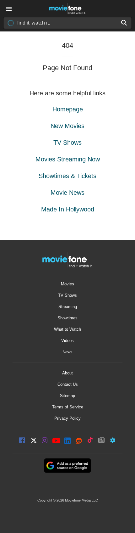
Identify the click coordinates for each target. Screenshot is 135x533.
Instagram (45, 441)
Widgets (113, 441)
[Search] (124, 23)
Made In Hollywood (67, 209)
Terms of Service (67, 407)
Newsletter (101, 441)
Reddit (79, 441)
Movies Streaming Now (67, 159)
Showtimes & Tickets (67, 175)
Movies (67, 284)
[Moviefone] (67, 8)
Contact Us (67, 384)
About (67, 373)
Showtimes (67, 318)
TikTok (90, 441)
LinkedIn (67, 441)
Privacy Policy (67, 418)
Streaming (67, 306)
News (67, 352)
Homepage (67, 109)
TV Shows (67, 142)
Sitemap (67, 395)
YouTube (56, 441)
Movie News (67, 192)
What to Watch (67, 329)
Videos (67, 340)
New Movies (67, 125)
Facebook (22, 441)
